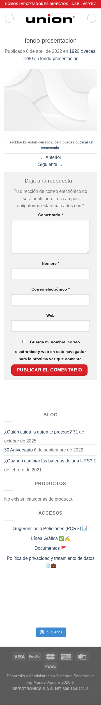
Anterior (50, 157)
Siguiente (50, 164)
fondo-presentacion (59, 58)
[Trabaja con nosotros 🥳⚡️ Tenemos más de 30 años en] (14, 617)
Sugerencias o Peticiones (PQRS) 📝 (50, 528)
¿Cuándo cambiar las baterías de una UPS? (48, 460)
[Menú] (9, 18)
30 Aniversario (18, 450)
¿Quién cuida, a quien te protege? (38, 432)
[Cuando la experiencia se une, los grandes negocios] (38, 617)
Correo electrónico (50, 289)
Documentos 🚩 (50, 548)
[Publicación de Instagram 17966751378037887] (86, 602)
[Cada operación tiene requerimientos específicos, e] (38, 588)
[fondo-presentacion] (50, 99)
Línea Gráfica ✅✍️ (50, 538)
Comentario (50, 215)
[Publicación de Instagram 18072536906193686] (62, 602)
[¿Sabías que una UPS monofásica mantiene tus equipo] (62, 588)
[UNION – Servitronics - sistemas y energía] (50, 18)
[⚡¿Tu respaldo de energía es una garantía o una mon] (86, 588)
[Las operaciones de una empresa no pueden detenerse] (14, 588)
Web (50, 315)
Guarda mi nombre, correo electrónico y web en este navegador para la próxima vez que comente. (50, 350)
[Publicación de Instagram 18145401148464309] (38, 602)
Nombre (50, 263)
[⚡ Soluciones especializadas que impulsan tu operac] (14, 602)
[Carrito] (91, 18)
